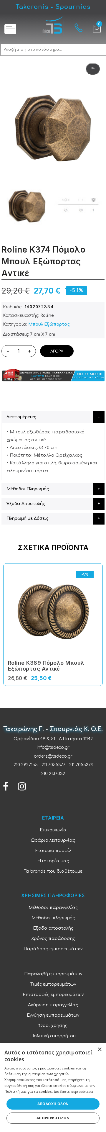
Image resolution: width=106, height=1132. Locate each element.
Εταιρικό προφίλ (53, 850)
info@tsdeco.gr (53, 747)
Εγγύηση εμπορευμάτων (53, 1015)
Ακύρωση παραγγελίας (53, 1005)
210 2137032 (53, 773)
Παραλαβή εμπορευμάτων (53, 974)
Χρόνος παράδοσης (53, 938)
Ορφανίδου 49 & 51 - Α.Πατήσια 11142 (53, 739)
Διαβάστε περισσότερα (73, 1091)
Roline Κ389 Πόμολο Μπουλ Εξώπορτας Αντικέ (46, 666)
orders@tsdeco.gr (53, 756)
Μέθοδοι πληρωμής (53, 918)
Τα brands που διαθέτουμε (53, 871)
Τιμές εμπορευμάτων (53, 984)
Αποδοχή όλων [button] (53, 1103)
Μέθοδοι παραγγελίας (53, 907)
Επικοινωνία (53, 830)
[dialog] (53, 1087)
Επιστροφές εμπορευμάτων (53, 994)
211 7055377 (53, 765)
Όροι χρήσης (53, 1025)
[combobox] (53, 49)
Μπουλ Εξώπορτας (49, 324)
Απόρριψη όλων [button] (53, 1117)
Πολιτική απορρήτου (53, 1036)
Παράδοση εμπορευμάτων (53, 949)
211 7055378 (81, 765)
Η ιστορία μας (53, 861)
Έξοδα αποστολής (53, 928)
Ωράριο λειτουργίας (53, 840)
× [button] (99, 1049)
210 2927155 (26, 765)
